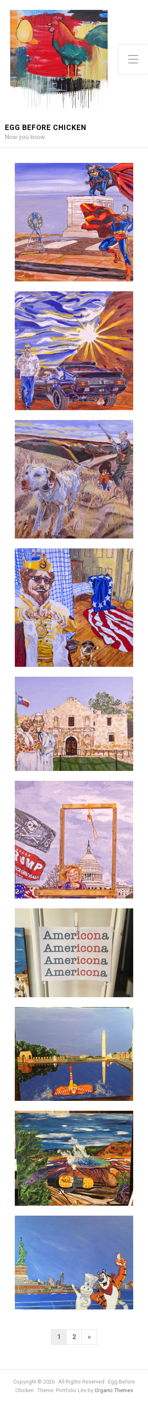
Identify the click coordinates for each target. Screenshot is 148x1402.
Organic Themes (114, 1390)
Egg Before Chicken (45, 128)
